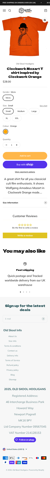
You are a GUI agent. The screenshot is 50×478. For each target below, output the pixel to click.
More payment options (25, 172)
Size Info (12, 341)
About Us (12, 336)
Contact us (12, 350)
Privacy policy (12, 370)
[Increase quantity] (16, 145)
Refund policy (13, 365)
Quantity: (7, 139)
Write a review (25, 235)
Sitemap (12, 379)
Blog (13, 375)
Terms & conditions (12, 346)
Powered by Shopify (36, 470)
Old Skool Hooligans (25, 63)
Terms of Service (12, 360)
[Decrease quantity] (6, 145)
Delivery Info (12, 355)
